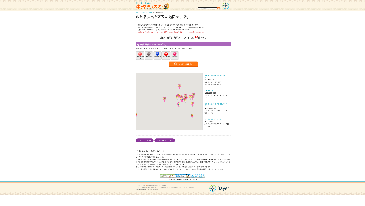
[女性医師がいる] (140, 55)
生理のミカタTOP (140, 13)
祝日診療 (175, 56)
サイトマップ (202, 3)
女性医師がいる (140, 57)
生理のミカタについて (215, 3)
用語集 (208, 3)
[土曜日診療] (157, 55)
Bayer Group (191, 187)
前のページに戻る (146, 140)
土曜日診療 (157, 56)
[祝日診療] (175, 55)
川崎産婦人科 (209, 91)
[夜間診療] (149, 55)
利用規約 (164, 185)
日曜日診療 (166, 56)
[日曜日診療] (166, 55)
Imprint (185, 187)
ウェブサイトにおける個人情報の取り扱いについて (148, 187)
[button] (185, 100)
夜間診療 (149, 56)
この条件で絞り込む (185, 64)
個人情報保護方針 (164, 187)
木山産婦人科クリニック (212, 119)
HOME (196, 3)
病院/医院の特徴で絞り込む (153, 44)
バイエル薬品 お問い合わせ (176, 187)
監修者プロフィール (141, 185)
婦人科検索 (149, 13)
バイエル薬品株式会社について (153, 185)
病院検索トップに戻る (166, 140)
